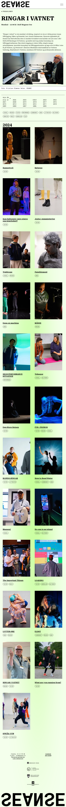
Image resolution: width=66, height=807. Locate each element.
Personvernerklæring (18, 757)
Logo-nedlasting (18, 758)
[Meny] (61, 4)
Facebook (48, 754)
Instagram (48, 755)
